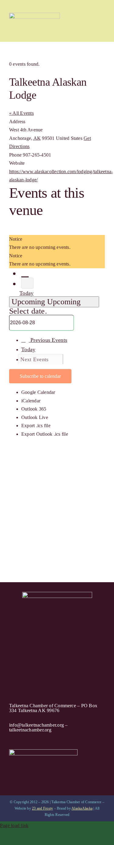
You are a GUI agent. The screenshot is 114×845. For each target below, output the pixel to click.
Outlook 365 (34, 408)
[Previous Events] (25, 273)
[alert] (57, 243)
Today (26, 293)
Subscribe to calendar (40, 376)
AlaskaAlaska (81, 808)
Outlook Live (34, 417)
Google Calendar (38, 392)
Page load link (14, 825)
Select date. (28, 311)
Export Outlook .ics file (44, 434)
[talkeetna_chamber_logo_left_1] (34, 15)
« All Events (21, 113)
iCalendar (30, 400)
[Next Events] (27, 283)
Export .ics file (35, 425)
